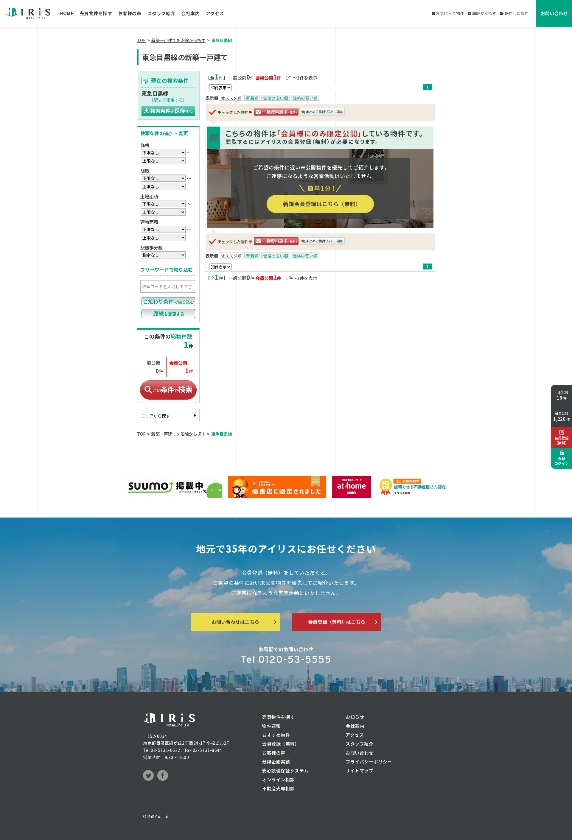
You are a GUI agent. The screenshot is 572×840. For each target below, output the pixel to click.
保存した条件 (517, 13)
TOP (141, 40)
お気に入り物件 (450, 13)
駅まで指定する (168, 100)
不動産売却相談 (278, 788)
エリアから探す (155, 416)
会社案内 (190, 13)
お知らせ (355, 717)
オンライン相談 (278, 779)
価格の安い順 (275, 98)
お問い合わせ (554, 13)
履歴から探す (484, 13)
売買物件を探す (96, 13)
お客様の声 (130, 13)
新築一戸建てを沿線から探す (178, 40)
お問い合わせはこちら (235, 621)
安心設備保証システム (285, 770)
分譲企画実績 (276, 761)
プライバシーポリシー (369, 761)
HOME (67, 13)
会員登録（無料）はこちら (336, 621)
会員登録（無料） (280, 744)
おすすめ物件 (276, 735)
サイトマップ (360, 770)
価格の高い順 (305, 98)
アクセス (215, 13)
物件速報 (271, 726)
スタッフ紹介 (161, 13)
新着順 (252, 98)
